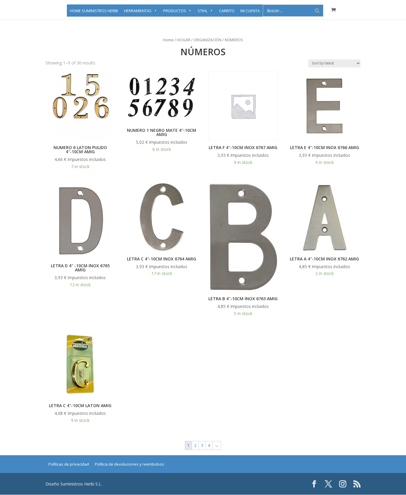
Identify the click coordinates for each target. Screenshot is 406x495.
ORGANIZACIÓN (207, 39)
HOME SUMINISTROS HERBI (94, 10)
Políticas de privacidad (68, 464)
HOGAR (183, 39)
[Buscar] (317, 10)
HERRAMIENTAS (138, 10)
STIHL (202, 10)
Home (168, 39)
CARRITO (227, 10)
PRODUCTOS (174, 10)
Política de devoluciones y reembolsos (129, 464)
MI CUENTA (250, 10)
